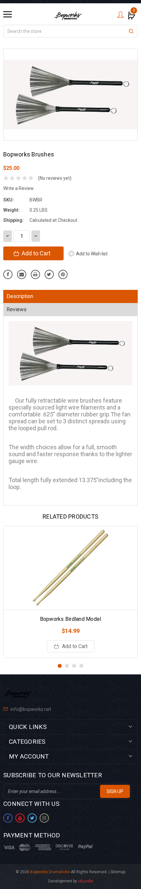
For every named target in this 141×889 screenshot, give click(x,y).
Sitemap (118, 872)
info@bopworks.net (30, 709)
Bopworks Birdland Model (70, 619)
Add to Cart (74, 646)
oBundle (85, 881)
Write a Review (18, 188)
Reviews (17, 309)
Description (20, 296)
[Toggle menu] (7, 14)
